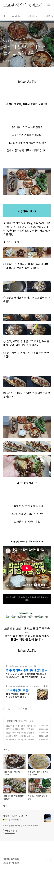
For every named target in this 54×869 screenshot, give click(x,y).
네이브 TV (32, 16)
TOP (48, 860)
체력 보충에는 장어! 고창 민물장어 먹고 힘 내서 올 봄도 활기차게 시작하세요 (18, 695)
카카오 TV (48, 16)
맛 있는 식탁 (12, 720)
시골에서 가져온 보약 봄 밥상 (18, 736)
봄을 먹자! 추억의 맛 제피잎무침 (19, 725)
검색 (42, 5)
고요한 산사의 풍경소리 (23, 5)
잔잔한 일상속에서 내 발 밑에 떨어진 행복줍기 (21, 825)
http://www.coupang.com (19, 666)
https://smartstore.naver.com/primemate (24, 686)
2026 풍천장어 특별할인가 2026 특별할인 (18, 690)
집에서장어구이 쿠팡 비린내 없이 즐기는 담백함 (26, 670)
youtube (16, 16)
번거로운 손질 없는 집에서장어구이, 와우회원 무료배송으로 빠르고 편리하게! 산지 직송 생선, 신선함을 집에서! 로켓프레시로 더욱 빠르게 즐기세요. (26, 675)
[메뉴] (49, 5)
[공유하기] (13, 709)
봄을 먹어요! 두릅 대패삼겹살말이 (20, 732)
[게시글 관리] (16, 709)
